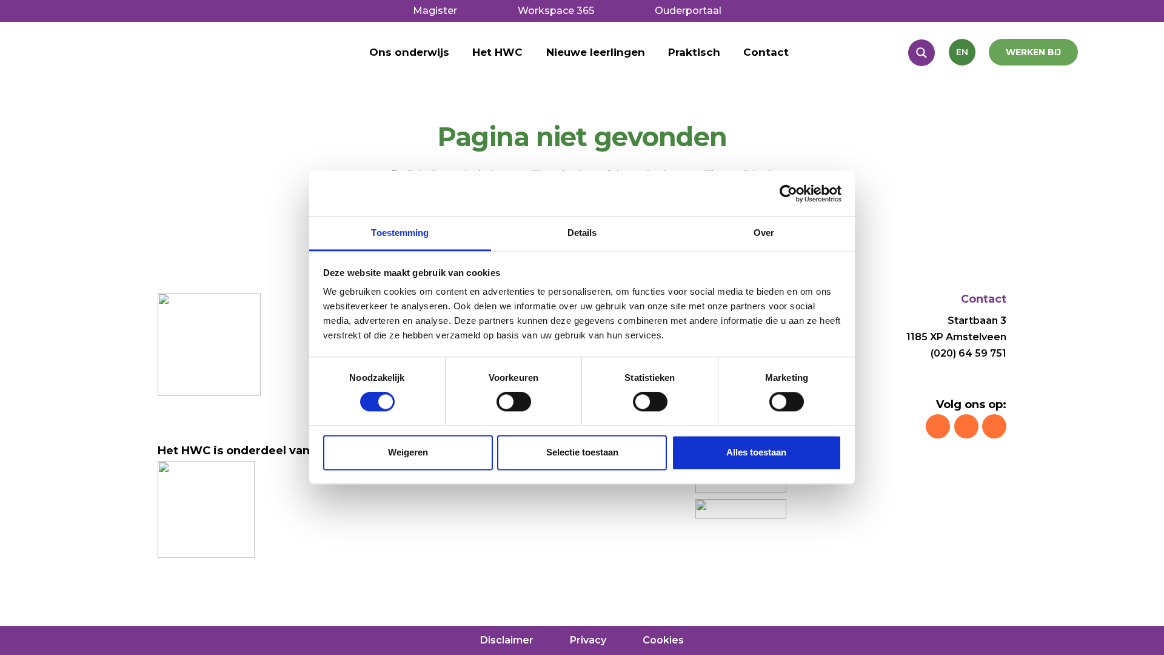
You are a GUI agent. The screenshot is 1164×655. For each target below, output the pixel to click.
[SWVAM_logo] (740, 509)
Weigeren (408, 452)
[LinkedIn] (994, 426)
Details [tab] (582, 232)
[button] (529, 52)
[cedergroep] (206, 509)
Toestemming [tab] (400, 232)
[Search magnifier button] (921, 52)
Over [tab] (764, 232)
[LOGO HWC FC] (158, 73)
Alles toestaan (756, 452)
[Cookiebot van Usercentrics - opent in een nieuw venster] (788, 193)
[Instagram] (938, 426)
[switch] (514, 402)
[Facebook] (966, 426)
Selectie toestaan (582, 452)
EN (962, 52)
